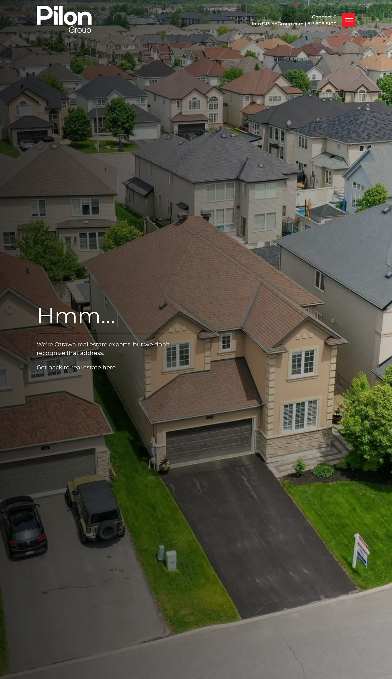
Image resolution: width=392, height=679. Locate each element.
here (109, 367)
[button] (348, 20)
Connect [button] (322, 17)
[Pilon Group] (64, 19)
